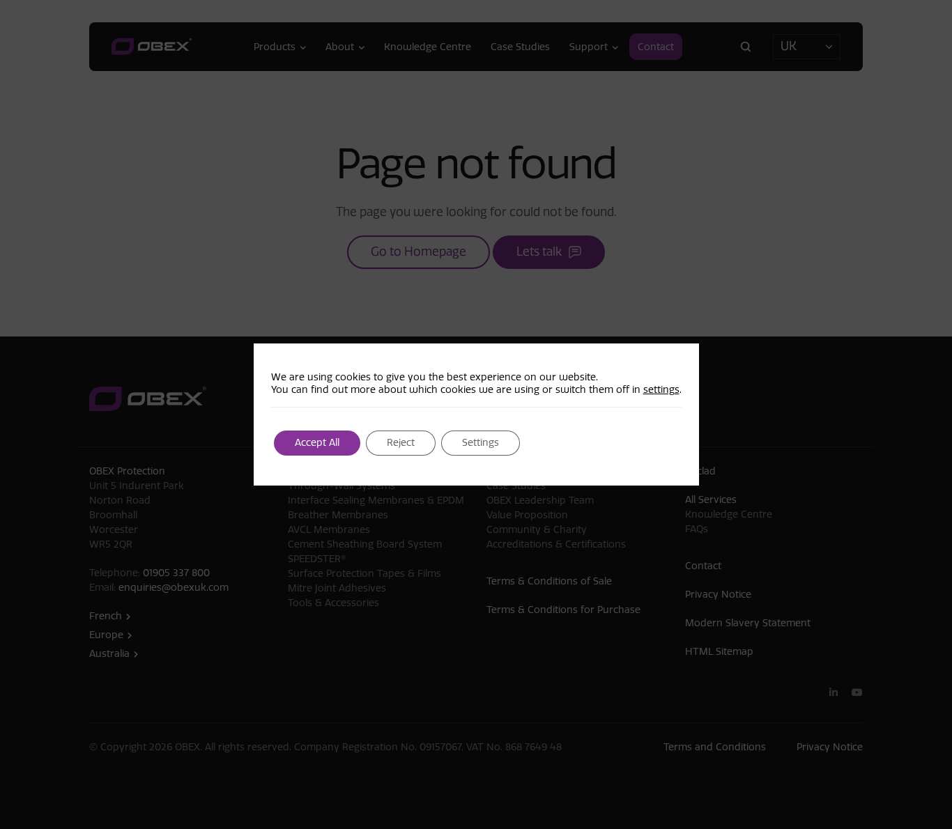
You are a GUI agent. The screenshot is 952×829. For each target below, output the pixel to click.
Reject (401, 443)
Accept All (317, 443)
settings (661, 390)
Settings (480, 443)
